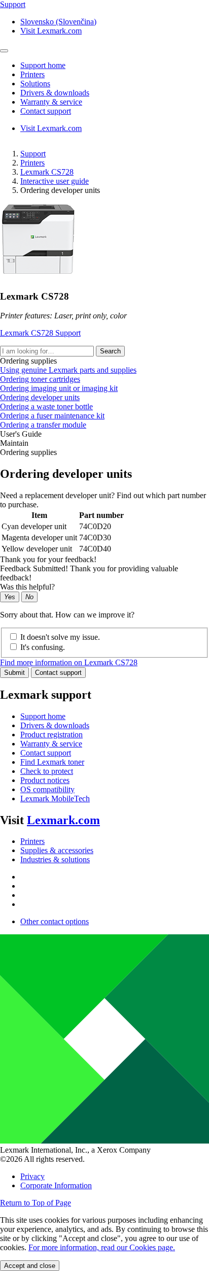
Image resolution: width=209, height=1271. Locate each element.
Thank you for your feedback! (48, 559)
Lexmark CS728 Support (40, 333)
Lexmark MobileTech (55, 798)
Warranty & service (51, 743)
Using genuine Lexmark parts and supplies (68, 370)
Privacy (32, 1176)
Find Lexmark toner (52, 762)
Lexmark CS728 (47, 172)
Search (110, 351)
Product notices (44, 780)
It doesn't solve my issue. (60, 637)
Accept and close (29, 1265)
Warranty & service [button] (51, 101)
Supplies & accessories (56, 850)
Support (33, 153)
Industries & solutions (55, 859)
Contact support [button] (45, 111)
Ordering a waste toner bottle (46, 406)
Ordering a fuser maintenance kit (52, 415)
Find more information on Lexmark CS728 (68, 662)
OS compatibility (47, 789)
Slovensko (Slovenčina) (58, 21)
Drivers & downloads (54, 725)
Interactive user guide (54, 181)
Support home (42, 716)
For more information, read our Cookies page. (101, 1247)
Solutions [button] (35, 83)
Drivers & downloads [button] (54, 92)
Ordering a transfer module (43, 424)
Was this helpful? (27, 586)
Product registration (51, 734)
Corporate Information (56, 1185)
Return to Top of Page (35, 1202)
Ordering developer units (40, 397)
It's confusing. (42, 647)
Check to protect (46, 771)
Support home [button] (42, 65)
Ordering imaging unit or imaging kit (59, 388)
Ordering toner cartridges (40, 379)
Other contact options (54, 921)
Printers (32, 162)
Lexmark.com (63, 820)
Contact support (58, 672)
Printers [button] (32, 74)
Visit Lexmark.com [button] (51, 30)
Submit (14, 672)
